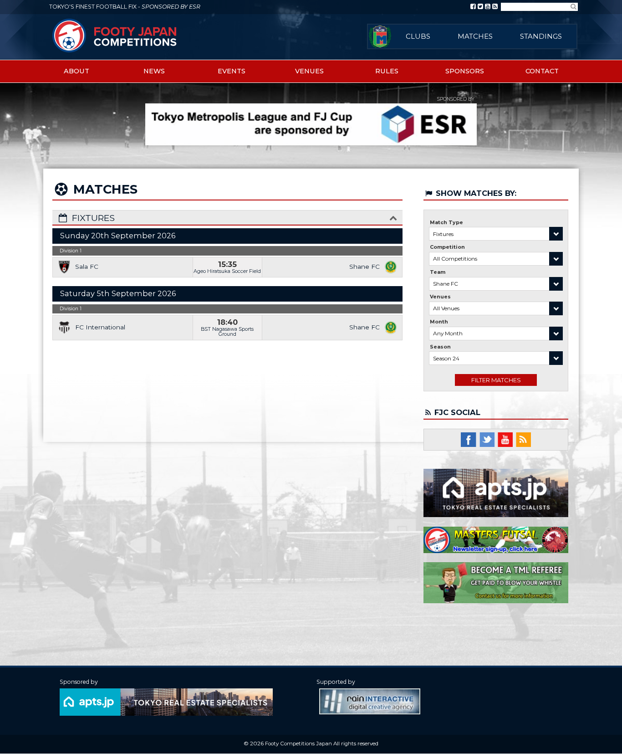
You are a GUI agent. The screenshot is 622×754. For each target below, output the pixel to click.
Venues (309, 71)
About (76, 71)
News (154, 71)
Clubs (418, 36)
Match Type (446, 222)
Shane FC (364, 266)
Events (231, 71)
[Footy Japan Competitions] (115, 35)
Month (439, 321)
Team (437, 272)
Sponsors (464, 71)
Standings (541, 36)
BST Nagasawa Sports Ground (227, 331)
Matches (475, 36)
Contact (542, 71)
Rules (386, 71)
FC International (100, 327)
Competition (447, 247)
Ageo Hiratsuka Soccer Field (227, 271)
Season (440, 346)
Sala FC (86, 266)
